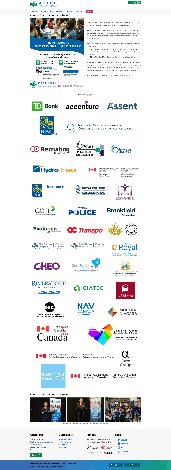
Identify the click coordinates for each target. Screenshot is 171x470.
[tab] (63, 423)
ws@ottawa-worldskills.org (44, 442)
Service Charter (132, 465)
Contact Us (81, 11)
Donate (89, 11)
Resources (64, 447)
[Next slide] (139, 409)
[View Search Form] (139, 2)
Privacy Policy (115, 465)
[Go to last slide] (31, 409)
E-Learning (132, 3)
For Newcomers (66, 440)
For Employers (66, 442)
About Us (64, 445)
